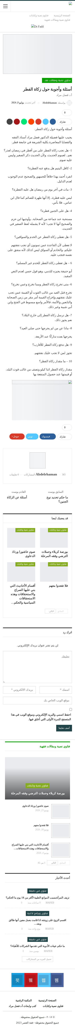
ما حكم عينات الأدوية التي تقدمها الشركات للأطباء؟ (37, 945)
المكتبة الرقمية (24, 1000)
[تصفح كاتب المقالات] (37, 460)
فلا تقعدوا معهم (41, 825)
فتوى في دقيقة (37, 891)
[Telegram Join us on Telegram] (17, 980)
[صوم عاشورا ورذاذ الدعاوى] (21, 538)
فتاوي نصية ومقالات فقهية (56, 80)
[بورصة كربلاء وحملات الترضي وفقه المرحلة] (54, 538)
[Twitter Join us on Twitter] (44, 980)
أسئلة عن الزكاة (17, 497)
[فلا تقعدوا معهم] (54, 572)
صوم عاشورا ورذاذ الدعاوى (35, 806)
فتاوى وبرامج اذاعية (37, 913)
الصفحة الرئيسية (47, 1000)
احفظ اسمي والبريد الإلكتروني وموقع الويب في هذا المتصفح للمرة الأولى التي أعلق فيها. (41, 717)
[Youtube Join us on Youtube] (30, 980)
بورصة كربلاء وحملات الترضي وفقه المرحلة (37, 793)
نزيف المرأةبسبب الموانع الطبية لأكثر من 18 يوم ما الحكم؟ (37, 897)
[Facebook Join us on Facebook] (57, 980)
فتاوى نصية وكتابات (57, 530)
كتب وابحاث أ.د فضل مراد (22, 1006)
